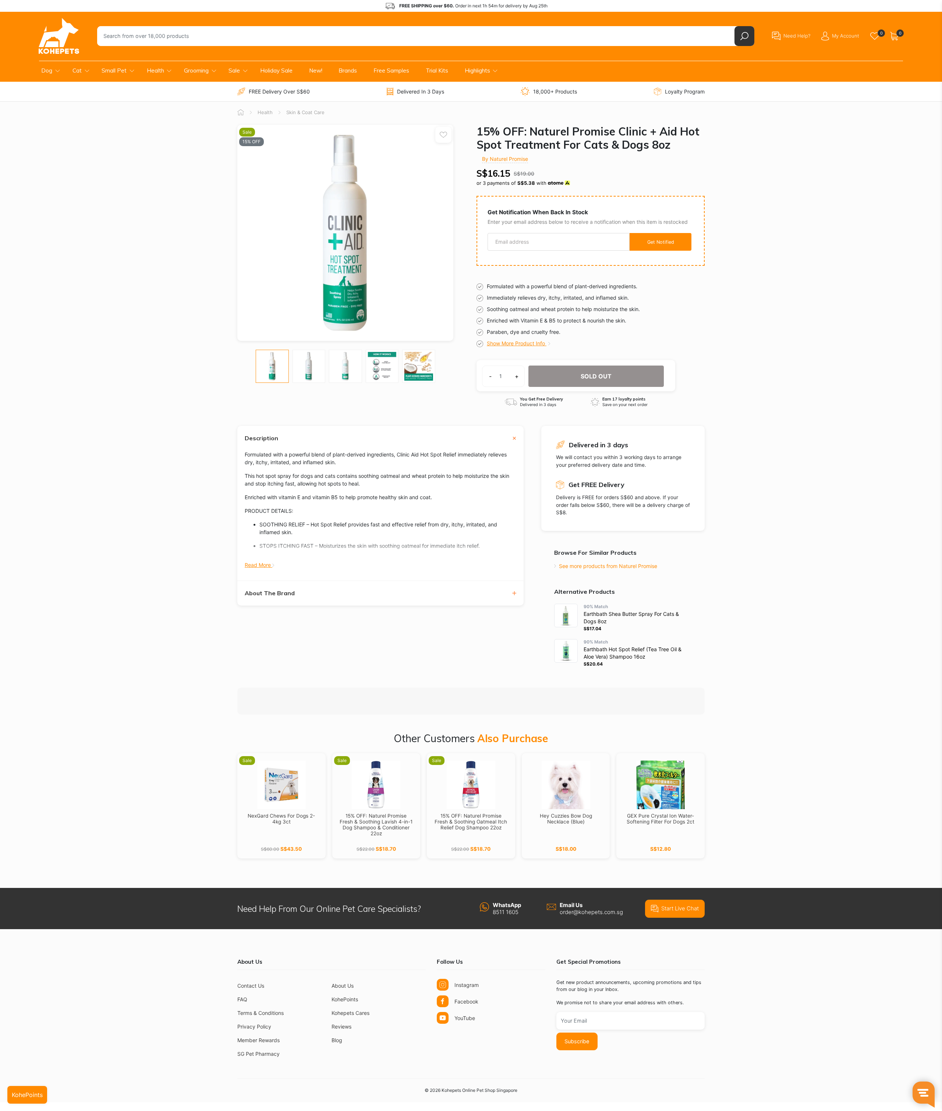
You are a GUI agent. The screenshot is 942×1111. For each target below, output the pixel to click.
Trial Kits (437, 70)
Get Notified (660, 242)
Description (261, 438)
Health (155, 70)
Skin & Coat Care (305, 112)
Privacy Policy (254, 1026)
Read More (258, 565)
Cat (77, 70)
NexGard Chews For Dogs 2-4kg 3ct (281, 819)
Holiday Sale (276, 70)
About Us (343, 986)
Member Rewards (258, 1040)
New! (315, 70)
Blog (337, 1040)
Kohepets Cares (350, 1013)
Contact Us (250, 986)
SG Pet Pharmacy (258, 1054)
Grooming (196, 70)
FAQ (242, 999)
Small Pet (114, 70)
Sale (234, 70)
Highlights (477, 70)
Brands (348, 70)
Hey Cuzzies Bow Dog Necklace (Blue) (566, 819)
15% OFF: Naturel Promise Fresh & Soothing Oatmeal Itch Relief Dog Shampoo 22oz (471, 821)
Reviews (341, 1026)
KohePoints (345, 999)
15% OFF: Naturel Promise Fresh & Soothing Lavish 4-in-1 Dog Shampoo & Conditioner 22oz (376, 824)
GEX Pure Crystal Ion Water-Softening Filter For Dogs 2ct (660, 819)
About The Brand (270, 593)
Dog (46, 70)
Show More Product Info (516, 343)
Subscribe (576, 1041)
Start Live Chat (680, 908)
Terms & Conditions (260, 1013)
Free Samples (391, 70)
